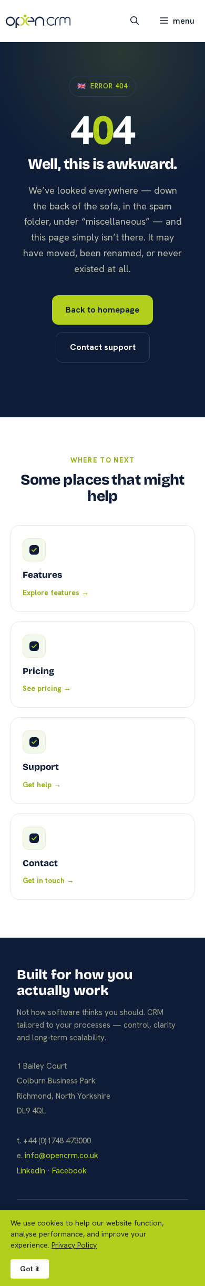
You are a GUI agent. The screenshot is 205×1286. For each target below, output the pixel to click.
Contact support (103, 347)
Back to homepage (102, 309)
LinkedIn (31, 1171)
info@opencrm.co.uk (61, 1155)
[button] (134, 21)
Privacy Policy (74, 1245)
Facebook (69, 1171)
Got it (29, 1268)
